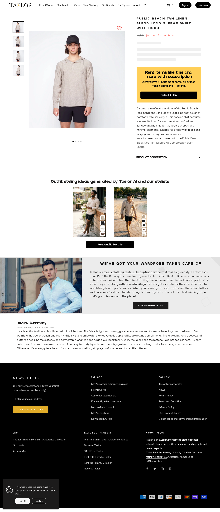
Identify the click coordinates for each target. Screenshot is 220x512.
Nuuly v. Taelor (92, 468)
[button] (119, 28)
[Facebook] (147, 468)
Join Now (203, 5)
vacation (142, 138)
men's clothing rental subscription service (132, 272)
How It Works (46, 5)
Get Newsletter (31, 409)
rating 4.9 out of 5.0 (156, 456)
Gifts (77, 5)
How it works (98, 389)
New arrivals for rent (102, 407)
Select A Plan (169, 95)
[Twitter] (154, 468)
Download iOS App (101, 418)
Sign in (185, 5)
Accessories (19, 451)
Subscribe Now (151, 306)
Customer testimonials (103, 395)
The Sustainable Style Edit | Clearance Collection (39, 439)
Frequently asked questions (106, 401)
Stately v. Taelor (92, 445)
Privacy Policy (166, 407)
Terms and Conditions (171, 401)
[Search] (145, 5)
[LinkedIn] (170, 468)
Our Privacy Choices (170, 412)
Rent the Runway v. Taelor (98, 462)
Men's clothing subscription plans (109, 383)
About (136, 5)
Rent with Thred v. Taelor (97, 456)
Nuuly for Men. (183, 452)
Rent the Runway (162, 452)
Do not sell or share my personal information (183, 418)
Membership (63, 5)
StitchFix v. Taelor (93, 451)
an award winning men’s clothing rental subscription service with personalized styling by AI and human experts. (176, 444)
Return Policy (166, 395)
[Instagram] (162, 468)
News (162, 389)
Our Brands (108, 5)
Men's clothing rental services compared (106, 439)
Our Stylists (123, 5)
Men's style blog (100, 412)
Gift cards (18, 445)
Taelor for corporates (170, 383)
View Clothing (90, 5)
